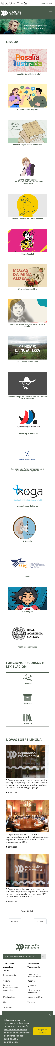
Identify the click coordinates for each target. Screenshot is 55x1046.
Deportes (31, 981)
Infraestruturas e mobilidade (35, 991)
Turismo (31, 1002)
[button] (49, 1014)
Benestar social (9, 975)
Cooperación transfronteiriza (34, 975)
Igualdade (32, 985)
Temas (6, 970)
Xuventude (8, 1007)
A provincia (8, 967)
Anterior (14, 921)
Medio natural (9, 997)
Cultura (6, 981)
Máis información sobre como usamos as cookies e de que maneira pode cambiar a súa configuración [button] (17, 1036)
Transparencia (34, 967)
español (49, 3)
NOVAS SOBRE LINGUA (24, 739)
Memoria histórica (35, 997)
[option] (27, 26)
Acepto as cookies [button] (42, 1031)
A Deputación (33, 963)
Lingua (6, 1002)
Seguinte (40, 921)
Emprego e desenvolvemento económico (10, 987)
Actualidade (8, 963)
